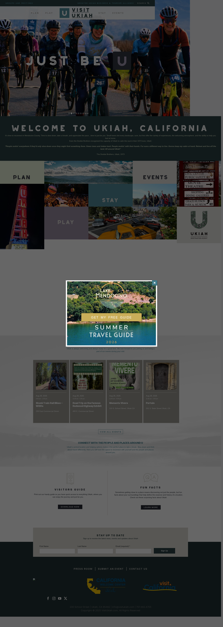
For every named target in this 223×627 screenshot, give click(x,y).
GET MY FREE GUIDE (111, 317)
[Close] (154, 282)
